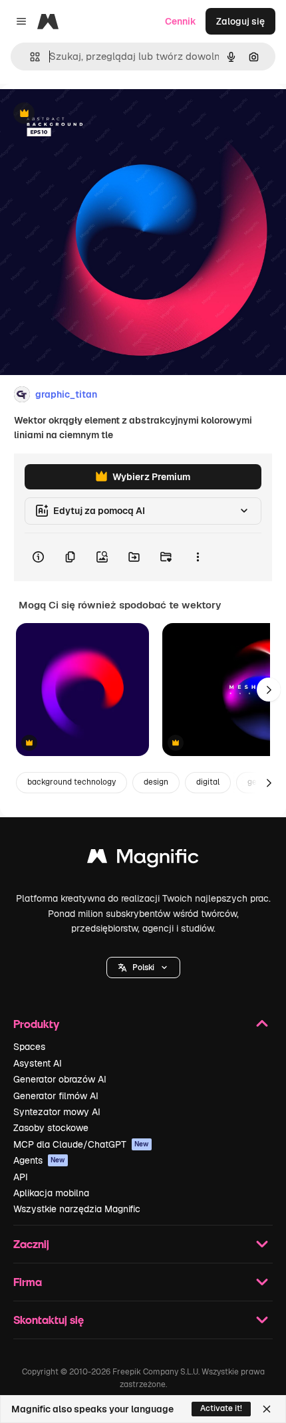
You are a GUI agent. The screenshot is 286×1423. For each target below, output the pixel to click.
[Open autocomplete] (29, 57)
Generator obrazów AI (59, 1079)
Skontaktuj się (48, 1320)
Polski (143, 967)
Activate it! (221, 1408)
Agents (39, 1160)
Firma (27, 1282)
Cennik (180, 21)
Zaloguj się (240, 21)
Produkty (36, 1024)
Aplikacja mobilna (51, 1193)
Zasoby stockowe (50, 1128)
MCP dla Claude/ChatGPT (81, 1144)
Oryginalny (92, 114)
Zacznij (31, 1244)
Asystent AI (37, 1063)
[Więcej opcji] (197, 557)
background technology (71, 782)
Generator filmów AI (55, 1096)
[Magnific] (143, 859)
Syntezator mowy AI (56, 1112)
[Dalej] (269, 689)
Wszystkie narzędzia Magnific (76, 1209)
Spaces (29, 1047)
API (20, 1177)
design (156, 782)
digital (207, 782)
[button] (143, 967)
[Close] (267, 1409)
